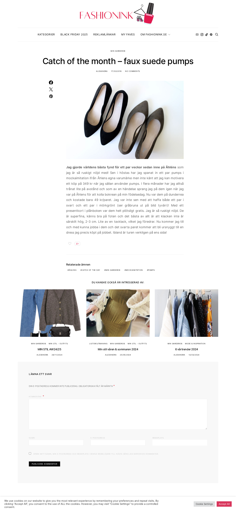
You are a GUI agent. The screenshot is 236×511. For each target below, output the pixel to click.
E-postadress (98, 438)
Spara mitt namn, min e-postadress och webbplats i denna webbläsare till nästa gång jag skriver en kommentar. (96, 454)
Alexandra (102, 71)
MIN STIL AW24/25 (49, 349)
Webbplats (158, 438)
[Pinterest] (211, 34)
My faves (128, 34)
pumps (151, 270)
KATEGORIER (46, 34)
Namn (32, 438)
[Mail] (197, 34)
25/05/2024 (125, 355)
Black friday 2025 (74, 34)
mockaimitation (134, 270)
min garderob (113, 270)
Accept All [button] (224, 504)
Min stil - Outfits (58, 344)
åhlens (73, 270)
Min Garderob (118, 51)
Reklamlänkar (104, 34)
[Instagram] (202, 34)
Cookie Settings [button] (204, 504)
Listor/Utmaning (98, 344)
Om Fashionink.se (153, 34)
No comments (132, 71)
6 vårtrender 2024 (186, 349)
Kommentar (35, 397)
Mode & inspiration (195, 344)
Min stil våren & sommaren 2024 (118, 349)
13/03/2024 (194, 355)
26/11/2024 (57, 355)
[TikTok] (206, 34)
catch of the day (91, 270)
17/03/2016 (116, 71)
